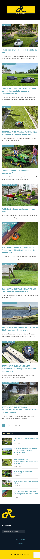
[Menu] (3, 10)
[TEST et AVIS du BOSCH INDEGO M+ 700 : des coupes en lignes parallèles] (20, 274)
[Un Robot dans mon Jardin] (21, 10)
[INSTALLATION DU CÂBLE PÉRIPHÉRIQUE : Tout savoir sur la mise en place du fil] (20, 117)
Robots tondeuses (8, 146)
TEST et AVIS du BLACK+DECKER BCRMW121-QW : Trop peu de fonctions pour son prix (19, 368)
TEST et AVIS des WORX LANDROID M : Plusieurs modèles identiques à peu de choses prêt (18, 250)
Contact (20, 544)
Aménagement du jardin (9, 184)
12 (16, 425)
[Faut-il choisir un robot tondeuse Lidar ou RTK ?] (20, 35)
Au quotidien (6, 25)
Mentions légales (20, 539)
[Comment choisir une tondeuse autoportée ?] (20, 156)
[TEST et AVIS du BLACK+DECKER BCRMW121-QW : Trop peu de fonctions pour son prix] (20, 352)
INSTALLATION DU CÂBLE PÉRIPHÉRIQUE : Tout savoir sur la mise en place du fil (26, 461)
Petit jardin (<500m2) (8, 341)
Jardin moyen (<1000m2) (9, 223)
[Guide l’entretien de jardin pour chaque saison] (20, 195)
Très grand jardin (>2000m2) (11, 382)
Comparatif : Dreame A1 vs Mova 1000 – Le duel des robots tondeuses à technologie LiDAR (19, 91)
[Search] (37, 10)
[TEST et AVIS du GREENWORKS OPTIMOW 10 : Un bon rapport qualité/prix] (20, 313)
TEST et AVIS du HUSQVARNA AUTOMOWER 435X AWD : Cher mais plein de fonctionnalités (20, 409)
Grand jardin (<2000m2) (9, 64)
